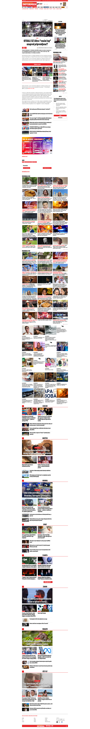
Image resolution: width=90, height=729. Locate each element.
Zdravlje (23, 653)
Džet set (59, 7)
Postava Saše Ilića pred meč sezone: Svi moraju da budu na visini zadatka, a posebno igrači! (40, 550)
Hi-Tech (39, 653)
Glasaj (60, 115)
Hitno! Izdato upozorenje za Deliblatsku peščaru (27, 465)
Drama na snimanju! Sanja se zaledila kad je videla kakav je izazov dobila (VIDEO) (40, 429)
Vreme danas (31, 8)
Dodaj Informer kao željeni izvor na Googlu (45, 47)
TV (22, 719)
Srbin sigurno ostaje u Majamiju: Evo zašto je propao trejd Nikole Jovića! (40, 541)
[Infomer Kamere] (40, 4)
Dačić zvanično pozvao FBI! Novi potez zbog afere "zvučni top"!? (40, 109)
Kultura (23, 611)
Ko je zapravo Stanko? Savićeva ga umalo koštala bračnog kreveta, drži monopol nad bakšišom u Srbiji (29, 699)
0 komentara (27, 167)
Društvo (38, 7)
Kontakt (46, 719)
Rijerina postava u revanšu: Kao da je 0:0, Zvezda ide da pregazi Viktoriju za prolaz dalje (40, 546)
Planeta (50, 7)
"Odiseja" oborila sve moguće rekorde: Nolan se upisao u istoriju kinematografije (37, 600)
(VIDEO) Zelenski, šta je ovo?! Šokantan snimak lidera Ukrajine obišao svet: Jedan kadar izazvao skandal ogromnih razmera (60, 45)
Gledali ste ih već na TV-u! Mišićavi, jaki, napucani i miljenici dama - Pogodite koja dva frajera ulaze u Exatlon (45, 419)
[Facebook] (56, 719)
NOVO (22, 7)
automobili (41, 8)
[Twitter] (58, 719)
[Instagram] (59, 719)
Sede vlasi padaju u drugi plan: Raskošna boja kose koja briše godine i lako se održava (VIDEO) (41, 662)
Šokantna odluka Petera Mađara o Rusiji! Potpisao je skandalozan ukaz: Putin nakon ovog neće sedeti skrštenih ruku (45, 578)
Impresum (46, 720)
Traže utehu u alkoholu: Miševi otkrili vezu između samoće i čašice (37, 643)
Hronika (41, 7)
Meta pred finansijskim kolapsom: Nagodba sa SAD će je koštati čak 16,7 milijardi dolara (44, 657)
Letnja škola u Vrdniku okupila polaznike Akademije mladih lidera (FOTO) (40, 471)
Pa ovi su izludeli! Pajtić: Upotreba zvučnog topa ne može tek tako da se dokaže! (41, 114)
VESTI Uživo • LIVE (49, 726)
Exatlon (23, 414)
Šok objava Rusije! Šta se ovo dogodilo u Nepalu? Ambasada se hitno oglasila (29, 566)
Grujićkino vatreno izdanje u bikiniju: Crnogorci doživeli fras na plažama (45, 699)
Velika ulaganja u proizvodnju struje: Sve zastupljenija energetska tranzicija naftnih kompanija (40, 476)
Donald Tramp (58, 8)
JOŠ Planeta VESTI (47, 582)
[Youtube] (61, 719)
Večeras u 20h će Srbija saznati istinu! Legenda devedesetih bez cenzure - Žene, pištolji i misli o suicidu (50, 0)
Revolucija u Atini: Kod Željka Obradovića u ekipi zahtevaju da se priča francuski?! (45, 536)
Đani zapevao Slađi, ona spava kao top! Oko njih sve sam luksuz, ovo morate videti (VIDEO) (40, 709)
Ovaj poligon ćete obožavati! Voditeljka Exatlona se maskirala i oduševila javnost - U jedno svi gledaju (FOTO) (29, 419)
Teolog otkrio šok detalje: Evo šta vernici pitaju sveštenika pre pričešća (37, 452)
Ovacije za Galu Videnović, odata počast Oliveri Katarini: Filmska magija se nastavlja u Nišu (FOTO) (28, 615)
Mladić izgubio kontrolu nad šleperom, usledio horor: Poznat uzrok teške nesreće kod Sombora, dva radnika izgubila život (29, 509)
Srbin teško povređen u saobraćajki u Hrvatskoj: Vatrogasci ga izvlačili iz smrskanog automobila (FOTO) (37, 494)
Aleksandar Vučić (25, 8)
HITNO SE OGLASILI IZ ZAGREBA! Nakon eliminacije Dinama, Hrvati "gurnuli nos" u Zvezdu (40, 132)
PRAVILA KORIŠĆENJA (47, 721)
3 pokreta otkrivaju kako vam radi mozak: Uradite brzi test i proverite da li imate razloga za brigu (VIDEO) (29, 657)
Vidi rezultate (60, 117)
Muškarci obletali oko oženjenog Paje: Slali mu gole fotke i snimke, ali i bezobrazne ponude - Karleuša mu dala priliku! (41, 424)
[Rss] (62, 719)
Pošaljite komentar (47, 167)
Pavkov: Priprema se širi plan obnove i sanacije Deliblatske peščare (44, 466)
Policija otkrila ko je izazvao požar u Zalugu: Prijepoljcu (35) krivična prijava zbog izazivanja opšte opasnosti (41, 519)
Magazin (56, 7)
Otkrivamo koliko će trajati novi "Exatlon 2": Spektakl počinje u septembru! (40, 433)
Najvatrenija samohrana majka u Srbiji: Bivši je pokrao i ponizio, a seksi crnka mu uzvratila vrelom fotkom (41, 704)
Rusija (54, 8)
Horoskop (36, 8)
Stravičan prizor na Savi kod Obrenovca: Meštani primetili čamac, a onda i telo (40, 515)
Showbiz (37, 596)
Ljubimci (37, 638)
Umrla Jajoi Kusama (42, 613)
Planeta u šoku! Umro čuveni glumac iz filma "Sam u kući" (39, 623)
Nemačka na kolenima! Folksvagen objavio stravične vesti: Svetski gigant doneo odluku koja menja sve (44, 566)
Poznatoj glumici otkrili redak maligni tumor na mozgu (38, 619)
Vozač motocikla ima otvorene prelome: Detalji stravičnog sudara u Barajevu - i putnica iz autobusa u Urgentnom (45, 509)
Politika (25, 7)
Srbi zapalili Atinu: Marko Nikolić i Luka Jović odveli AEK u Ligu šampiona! (29, 536)
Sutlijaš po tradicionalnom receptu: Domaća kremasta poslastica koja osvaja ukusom (41, 666)
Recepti (51, 8)
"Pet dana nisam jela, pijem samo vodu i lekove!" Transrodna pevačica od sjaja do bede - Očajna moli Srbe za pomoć (37, 685)
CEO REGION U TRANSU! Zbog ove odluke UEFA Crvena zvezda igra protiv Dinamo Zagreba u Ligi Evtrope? (40, 127)
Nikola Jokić (46, 8)
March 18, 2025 (31, 88)
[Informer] (45, 4)
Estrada (37, 681)
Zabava (53, 7)
